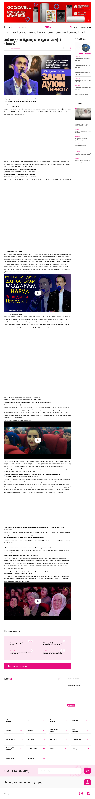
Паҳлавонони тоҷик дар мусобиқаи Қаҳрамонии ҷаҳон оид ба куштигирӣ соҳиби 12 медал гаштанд (82, 139)
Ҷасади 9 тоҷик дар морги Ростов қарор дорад (83, 131)
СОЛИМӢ (51, 32)
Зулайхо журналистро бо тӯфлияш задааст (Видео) (21, 643)
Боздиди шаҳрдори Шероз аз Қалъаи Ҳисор (82, 161)
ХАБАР (7, 32)
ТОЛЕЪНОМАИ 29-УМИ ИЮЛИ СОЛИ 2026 (82, 59)
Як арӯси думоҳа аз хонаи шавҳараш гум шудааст (81, 124)
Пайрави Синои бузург (80, 145)
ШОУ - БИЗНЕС (42, 32)
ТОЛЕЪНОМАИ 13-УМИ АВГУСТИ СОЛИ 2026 (83, 80)
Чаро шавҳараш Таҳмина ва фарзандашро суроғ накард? (21, 652)
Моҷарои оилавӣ (61, 32)
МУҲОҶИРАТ (32, 32)
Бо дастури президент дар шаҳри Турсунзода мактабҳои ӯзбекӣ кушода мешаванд (83, 153)
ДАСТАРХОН (73, 32)
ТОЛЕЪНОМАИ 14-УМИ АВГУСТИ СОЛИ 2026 (83, 88)
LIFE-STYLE (22, 32)
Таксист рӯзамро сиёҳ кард (81, 94)
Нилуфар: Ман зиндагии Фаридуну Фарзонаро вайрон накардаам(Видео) (52, 652)
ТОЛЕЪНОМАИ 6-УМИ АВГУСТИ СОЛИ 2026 (82, 66)
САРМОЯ (14, 32)
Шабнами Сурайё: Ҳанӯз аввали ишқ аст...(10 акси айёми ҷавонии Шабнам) (53, 643)
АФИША (81, 32)
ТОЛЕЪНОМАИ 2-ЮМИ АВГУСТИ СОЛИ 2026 (82, 73)
